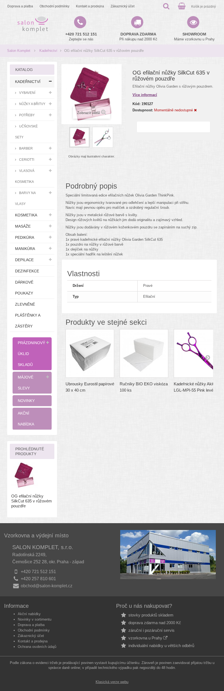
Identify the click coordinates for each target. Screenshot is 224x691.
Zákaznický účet (122, 6)
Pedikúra (24, 237)
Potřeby (26, 115)
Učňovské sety (26, 131)
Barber (25, 148)
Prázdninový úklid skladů (31, 354)
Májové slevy (25, 382)
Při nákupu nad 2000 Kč (138, 36)
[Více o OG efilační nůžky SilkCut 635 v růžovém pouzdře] (24, 475)
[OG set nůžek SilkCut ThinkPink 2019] (79, 137)
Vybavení (26, 92)
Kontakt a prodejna (90, 6)
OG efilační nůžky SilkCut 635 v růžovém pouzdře (31, 501)
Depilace (24, 260)
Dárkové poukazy (24, 287)
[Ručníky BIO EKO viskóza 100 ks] (144, 353)
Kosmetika (26, 215)
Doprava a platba (20, 6)
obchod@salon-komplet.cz (46, 585)
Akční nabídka (26, 418)
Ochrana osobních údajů (37, 647)
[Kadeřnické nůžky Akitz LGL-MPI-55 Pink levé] (198, 353)
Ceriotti (26, 159)
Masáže (23, 226)
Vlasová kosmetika (24, 176)
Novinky (26, 400)
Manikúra (25, 248)
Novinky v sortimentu (34, 619)
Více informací (144, 95)
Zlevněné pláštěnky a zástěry (27, 315)
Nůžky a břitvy (31, 104)
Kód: (136, 104)
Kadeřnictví (48, 51)
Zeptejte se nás (81, 36)
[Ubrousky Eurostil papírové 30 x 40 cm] (90, 353)
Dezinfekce (27, 271)
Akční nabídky (29, 614)
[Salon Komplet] (33, 24)
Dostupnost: (142, 110)
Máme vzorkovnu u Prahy (194, 36)
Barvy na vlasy (25, 198)
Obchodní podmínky (54, 6)
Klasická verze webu (112, 682)
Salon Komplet (18, 51)
